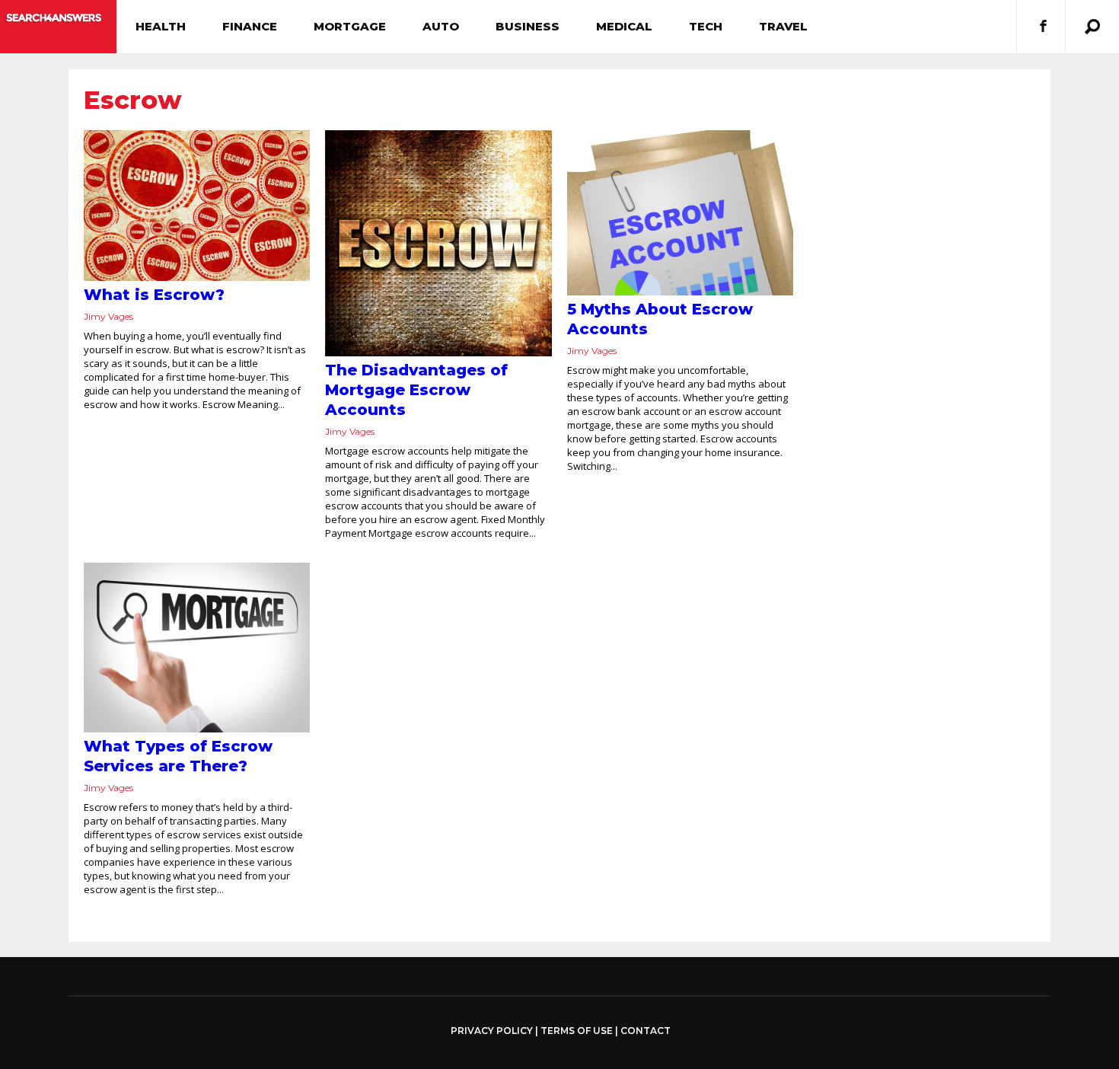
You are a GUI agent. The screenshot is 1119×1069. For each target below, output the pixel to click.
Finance (249, 26)
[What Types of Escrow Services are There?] (197, 647)
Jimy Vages (108, 316)
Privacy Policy (492, 1030)
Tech (705, 26)
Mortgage (350, 26)
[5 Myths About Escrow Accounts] (680, 212)
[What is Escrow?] (197, 205)
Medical (624, 26)
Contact (645, 1030)
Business (528, 26)
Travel (783, 26)
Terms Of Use (576, 1030)
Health (160, 26)
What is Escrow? (154, 295)
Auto (440, 26)
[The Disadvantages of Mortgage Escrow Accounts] (438, 243)
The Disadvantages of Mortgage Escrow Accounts (416, 390)
